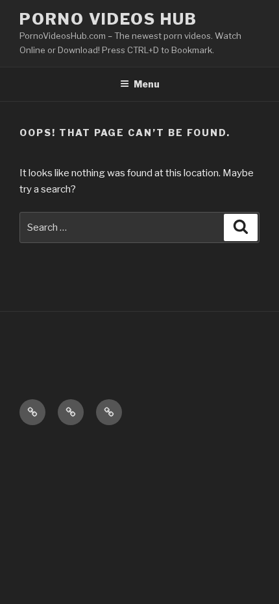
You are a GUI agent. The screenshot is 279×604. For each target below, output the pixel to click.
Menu (147, 83)
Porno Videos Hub (108, 19)
